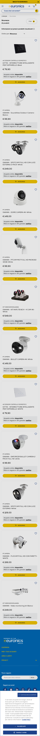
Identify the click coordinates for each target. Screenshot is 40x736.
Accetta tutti (21, 726)
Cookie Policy (26, 719)
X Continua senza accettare (27, 695)
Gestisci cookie (21, 732)
